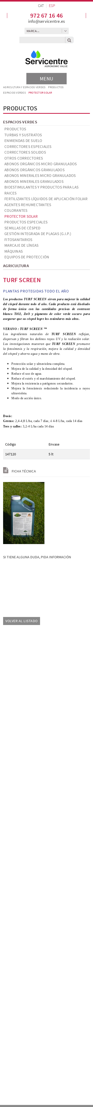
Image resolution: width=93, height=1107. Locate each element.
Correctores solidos (25, 152)
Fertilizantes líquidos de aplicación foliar (46, 198)
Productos (56, 87)
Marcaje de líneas (21, 245)
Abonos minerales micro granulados (40, 175)
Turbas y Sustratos (23, 134)
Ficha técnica (23, 471)
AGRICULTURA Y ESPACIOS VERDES (24, 87)
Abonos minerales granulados (34, 181)
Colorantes (16, 210)
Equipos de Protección (26, 256)
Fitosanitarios (18, 239)
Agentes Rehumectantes (27, 204)
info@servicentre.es (46, 21)
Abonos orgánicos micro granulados (40, 163)
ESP (52, 5)
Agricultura (16, 265)
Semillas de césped (22, 227)
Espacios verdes (14, 92)
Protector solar (40, 92)
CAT (41, 5)
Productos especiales (26, 222)
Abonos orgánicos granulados (34, 169)
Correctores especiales (28, 146)
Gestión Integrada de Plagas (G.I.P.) (37, 233)
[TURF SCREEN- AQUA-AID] (23, 512)
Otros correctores (23, 158)
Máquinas (13, 251)
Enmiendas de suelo (23, 140)
